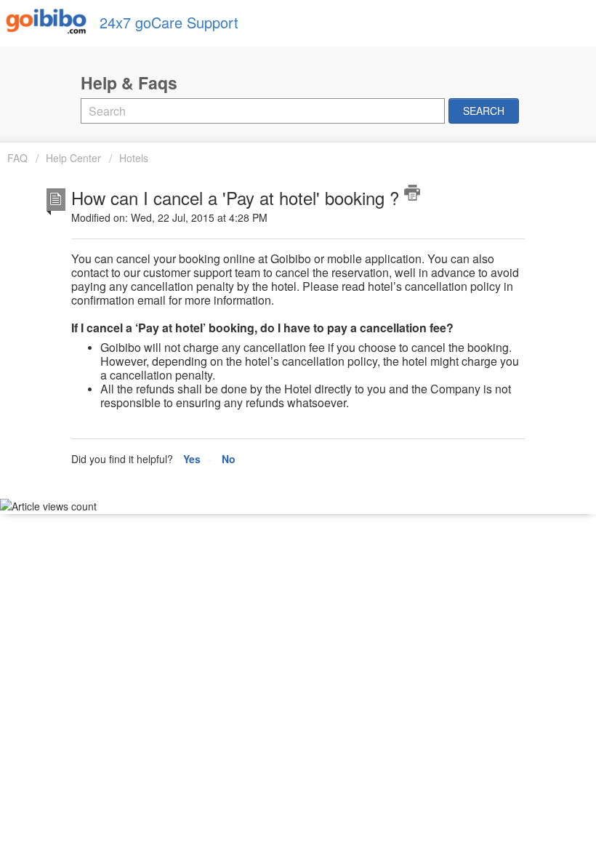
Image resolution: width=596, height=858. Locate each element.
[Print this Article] (412, 193)
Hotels (133, 158)
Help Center (73, 158)
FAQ (19, 158)
